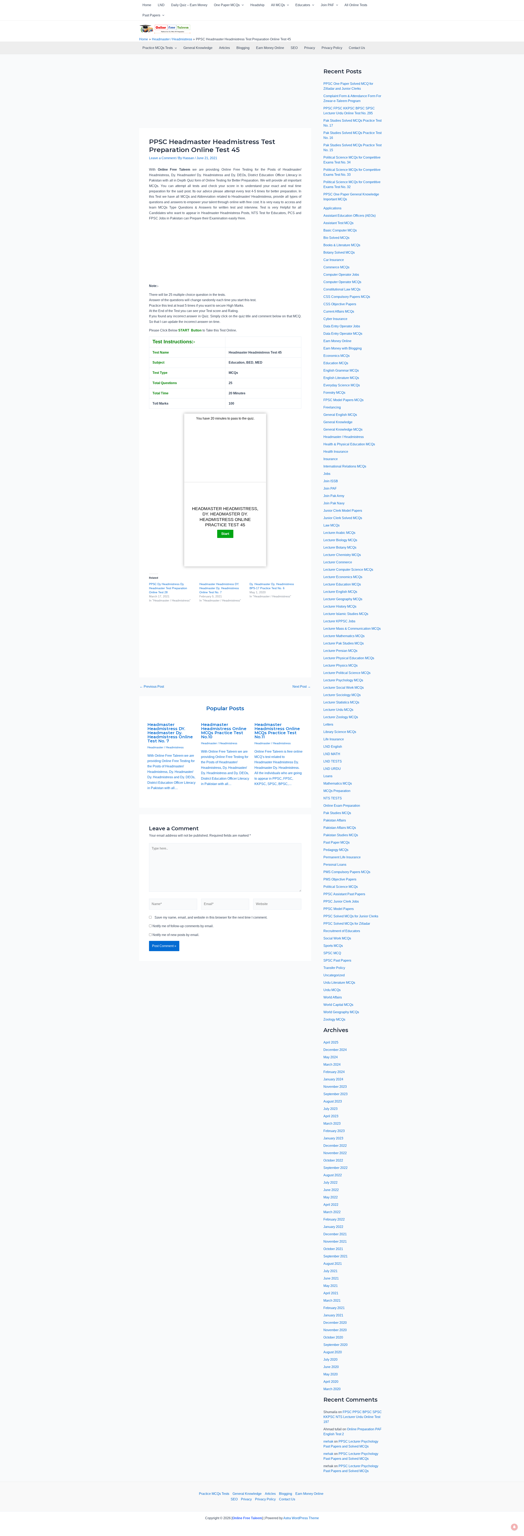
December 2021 (335, 1234)
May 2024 (330, 1057)
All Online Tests (355, 5)
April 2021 (330, 1293)
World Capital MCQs (338, 1004)
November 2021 (335, 1241)
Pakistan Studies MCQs (340, 835)
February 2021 (334, 1308)
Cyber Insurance (335, 319)
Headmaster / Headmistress (165, 747)
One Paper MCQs (227, 5)
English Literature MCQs (341, 378)
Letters (328, 724)
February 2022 (334, 1219)
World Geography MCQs (341, 1012)
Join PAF (327, 5)
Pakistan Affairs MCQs (339, 827)
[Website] (277, 905)
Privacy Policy (332, 48)
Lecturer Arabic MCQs (339, 532)
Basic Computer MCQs (340, 230)
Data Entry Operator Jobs (341, 326)
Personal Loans (334, 864)
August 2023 (332, 1101)
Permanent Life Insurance (342, 857)
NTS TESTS (332, 798)
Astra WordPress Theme (301, 1518)
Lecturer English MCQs (340, 591)
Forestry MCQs (334, 392)
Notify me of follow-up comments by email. (182, 926)
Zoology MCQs (334, 1019)
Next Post (301, 686)
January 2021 (333, 1315)
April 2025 (330, 1042)
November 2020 (335, 1330)
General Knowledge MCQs (343, 429)
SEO (294, 48)
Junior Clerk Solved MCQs (342, 518)
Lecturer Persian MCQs (340, 650)
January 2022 (333, 1227)
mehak (328, 1441)
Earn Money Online (270, 48)
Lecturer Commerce (337, 562)
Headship (257, 5)
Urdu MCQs (332, 990)
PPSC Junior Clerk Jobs (341, 901)
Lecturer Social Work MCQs (343, 687)
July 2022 (330, 1182)
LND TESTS (332, 761)
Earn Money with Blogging (342, 348)
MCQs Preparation (336, 791)
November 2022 (335, 1153)
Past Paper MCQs (336, 842)
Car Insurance (333, 260)
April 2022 (330, 1204)
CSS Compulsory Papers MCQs (346, 296)
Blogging (243, 48)
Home (146, 5)
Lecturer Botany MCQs (339, 547)
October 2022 (333, 1160)
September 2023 (335, 1094)
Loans (327, 776)
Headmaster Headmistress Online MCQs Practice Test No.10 (223, 730)
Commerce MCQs (336, 267)
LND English (332, 746)
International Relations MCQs (344, 466)
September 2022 (335, 1168)
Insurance (330, 459)
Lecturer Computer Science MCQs (348, 569)
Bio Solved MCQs (336, 237)
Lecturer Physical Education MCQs (348, 658)
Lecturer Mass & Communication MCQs (352, 628)
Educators (302, 5)
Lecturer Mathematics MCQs (344, 636)
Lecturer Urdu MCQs (338, 709)
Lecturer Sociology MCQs (342, 695)
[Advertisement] (225, 97)
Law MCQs (331, 525)
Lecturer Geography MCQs (342, 599)
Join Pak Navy (333, 503)
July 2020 (330, 1359)
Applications (332, 208)
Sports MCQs (333, 945)
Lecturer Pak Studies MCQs (343, 643)
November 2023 (335, 1086)
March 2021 (332, 1300)
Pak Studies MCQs (337, 813)
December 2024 (335, 1050)
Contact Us (357, 48)
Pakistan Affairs (334, 820)
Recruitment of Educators (341, 931)
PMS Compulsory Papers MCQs (346, 872)
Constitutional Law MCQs (341, 289)
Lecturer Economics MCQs (342, 577)
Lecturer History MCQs (339, 606)
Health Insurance (335, 451)
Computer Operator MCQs (342, 282)
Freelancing (332, 407)
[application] (242, 5)
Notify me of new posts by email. (175, 935)
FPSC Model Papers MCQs (343, 400)
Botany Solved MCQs (339, 252)
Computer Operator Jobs (341, 274)
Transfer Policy (334, 968)
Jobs (326, 473)
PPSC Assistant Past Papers (344, 894)
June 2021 (331, 1278)
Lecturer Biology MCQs (340, 540)
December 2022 (335, 1145)
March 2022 (332, 1212)
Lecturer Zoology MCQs (340, 717)
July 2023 (330, 1109)
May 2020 (330, 1374)
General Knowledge (197, 48)
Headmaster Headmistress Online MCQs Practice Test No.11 (277, 730)
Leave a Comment (162, 158)
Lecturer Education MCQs (342, 584)
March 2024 (332, 1064)
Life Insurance (333, 739)
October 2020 (333, 1337)
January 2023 (333, 1138)
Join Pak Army (333, 496)
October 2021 (333, 1249)
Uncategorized (334, 975)
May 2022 (330, 1197)
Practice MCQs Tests (157, 48)
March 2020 (332, 1389)
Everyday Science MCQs (341, 385)
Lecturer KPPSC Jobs (339, 621)
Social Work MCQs (337, 938)
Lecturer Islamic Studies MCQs (345, 614)
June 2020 (331, 1367)
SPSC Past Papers (337, 960)
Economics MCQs (336, 355)
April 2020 (330, 1381)
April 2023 (330, 1116)
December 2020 (335, 1322)
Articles (224, 48)
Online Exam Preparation (341, 805)
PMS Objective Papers (339, 879)
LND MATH (331, 754)
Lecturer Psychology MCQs (343, 680)
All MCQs (278, 5)
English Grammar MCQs (341, 370)
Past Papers (151, 15)
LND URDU (332, 768)
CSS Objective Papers (339, 304)
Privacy (309, 48)
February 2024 (334, 1072)
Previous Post (152, 686)
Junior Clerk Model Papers (342, 510)
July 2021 (330, 1271)
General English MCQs (340, 414)
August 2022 (332, 1175)
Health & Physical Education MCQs (349, 444)
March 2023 (332, 1123)
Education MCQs (335, 363)
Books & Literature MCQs (341, 245)
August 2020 (332, 1352)
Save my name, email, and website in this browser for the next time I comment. (211, 917)
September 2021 (335, 1256)
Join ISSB (330, 481)
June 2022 (331, 1190)
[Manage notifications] (514, 1527)
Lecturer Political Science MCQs (346, 673)
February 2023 (334, 1131)
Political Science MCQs (340, 886)
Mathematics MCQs (337, 783)
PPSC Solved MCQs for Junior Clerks (350, 916)
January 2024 (333, 1079)
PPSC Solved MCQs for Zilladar (346, 923)
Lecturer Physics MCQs (340, 665)
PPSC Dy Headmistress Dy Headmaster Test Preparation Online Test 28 (168, 588)
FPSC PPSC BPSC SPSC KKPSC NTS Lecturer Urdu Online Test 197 (352, 1417)
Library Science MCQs (339, 732)
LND (161, 5)
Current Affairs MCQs (338, 311)
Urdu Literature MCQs (339, 982)
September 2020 (335, 1345)
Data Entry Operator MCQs (342, 333)
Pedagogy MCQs (335, 850)
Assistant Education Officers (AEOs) (349, 215)
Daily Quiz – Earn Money (189, 5)
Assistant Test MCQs (338, 223)
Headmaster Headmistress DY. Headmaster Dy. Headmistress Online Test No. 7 (219, 588)
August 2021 (332, 1263)
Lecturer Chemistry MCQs (342, 555)
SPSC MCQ (332, 953)
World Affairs (332, 997)
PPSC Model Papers (338, 909)
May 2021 (330, 1286)
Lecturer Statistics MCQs (341, 702)
